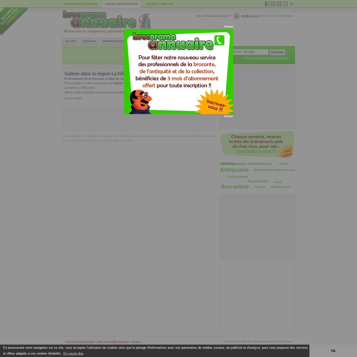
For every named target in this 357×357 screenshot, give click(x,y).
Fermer (228, 26)
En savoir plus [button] (73, 353)
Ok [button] (333, 351)
